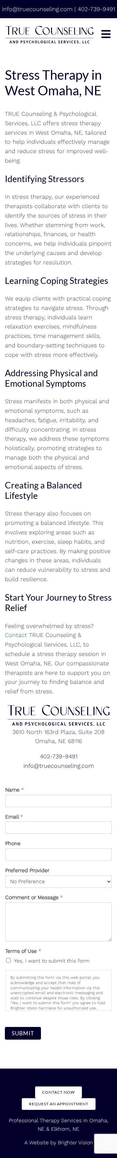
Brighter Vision (75, 1142)
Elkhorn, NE (65, 1129)
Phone (12, 843)
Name (14, 790)
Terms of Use (23, 951)
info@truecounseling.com (58, 765)
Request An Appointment (58, 1103)
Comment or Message (34, 897)
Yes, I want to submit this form (51, 961)
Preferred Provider (27, 870)
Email (14, 817)
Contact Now (58, 1092)
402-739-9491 (58, 756)
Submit (23, 1033)
